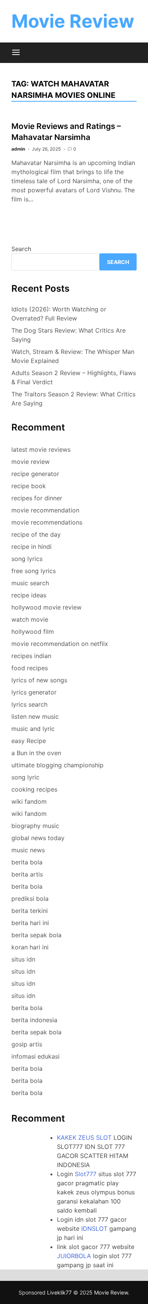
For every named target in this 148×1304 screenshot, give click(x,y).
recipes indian (31, 656)
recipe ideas (28, 595)
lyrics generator (34, 692)
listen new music (35, 716)
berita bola (27, 862)
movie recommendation (45, 510)
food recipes (29, 668)
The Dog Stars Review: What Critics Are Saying (68, 335)
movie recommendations (46, 522)
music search (30, 583)
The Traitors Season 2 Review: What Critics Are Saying (73, 398)
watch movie (29, 619)
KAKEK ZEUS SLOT (84, 1137)
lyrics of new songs (39, 680)
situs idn (23, 959)
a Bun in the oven (36, 753)
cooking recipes (34, 789)
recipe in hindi (31, 546)
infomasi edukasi (35, 1056)
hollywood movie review (46, 607)
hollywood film (32, 631)
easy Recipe (28, 741)
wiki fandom (29, 801)
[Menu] (15, 52)
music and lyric (33, 728)
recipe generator (35, 474)
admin (18, 149)
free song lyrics (33, 571)
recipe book (28, 486)
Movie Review (72, 21)
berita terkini (29, 910)
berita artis (27, 874)
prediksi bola (30, 898)
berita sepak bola (36, 935)
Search (21, 249)
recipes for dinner (36, 498)
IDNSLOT (94, 1228)
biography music (35, 826)
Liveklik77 (59, 1292)
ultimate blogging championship (57, 765)
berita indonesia (34, 1020)
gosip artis (26, 1044)
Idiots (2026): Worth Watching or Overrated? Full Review (58, 313)
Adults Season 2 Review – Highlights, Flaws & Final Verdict (73, 377)
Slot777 (85, 1174)
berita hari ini (30, 923)
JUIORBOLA (74, 1256)
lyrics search (29, 704)
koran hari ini (30, 947)
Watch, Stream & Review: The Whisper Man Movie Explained (72, 356)
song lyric (25, 777)
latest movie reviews (41, 449)
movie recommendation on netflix (59, 643)
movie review (30, 461)
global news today (38, 838)
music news (28, 850)
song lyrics (27, 558)
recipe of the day (36, 534)
